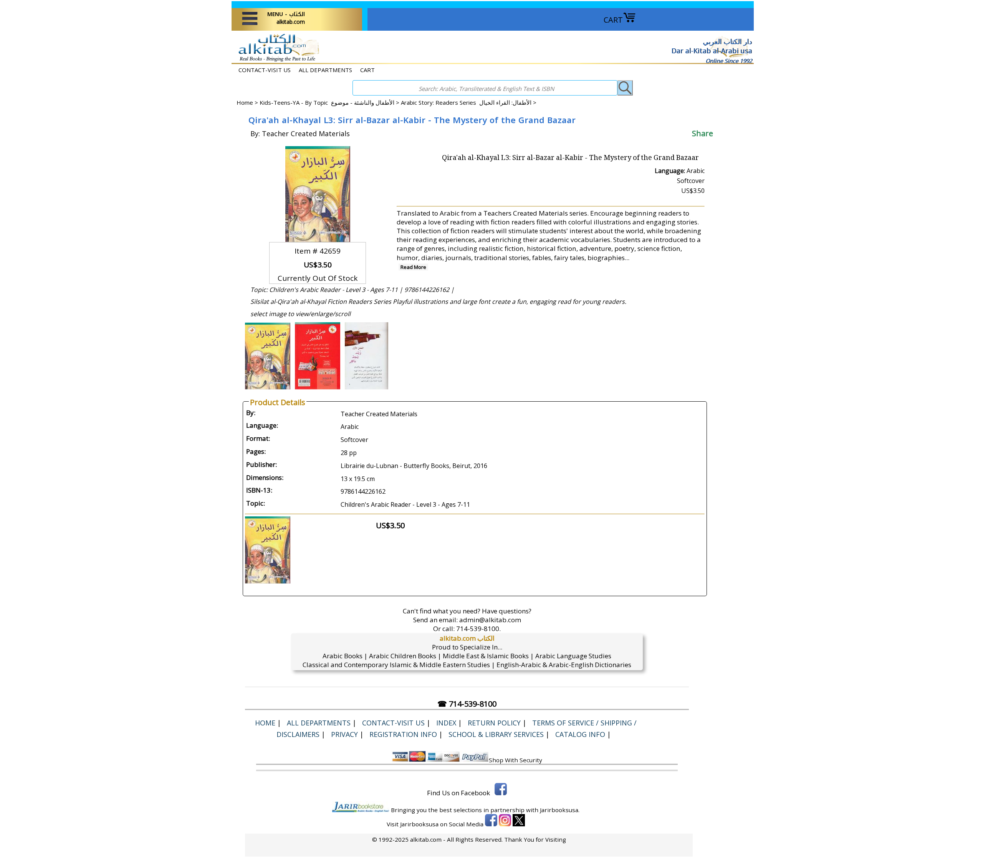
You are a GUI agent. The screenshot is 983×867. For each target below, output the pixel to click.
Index (446, 722)
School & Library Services (496, 734)
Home (245, 102)
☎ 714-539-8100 (466, 704)
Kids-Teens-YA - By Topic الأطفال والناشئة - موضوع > (330, 102)
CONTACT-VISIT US (264, 70)
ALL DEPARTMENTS (325, 70)
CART (613, 20)
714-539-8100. (478, 628)
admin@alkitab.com (490, 619)
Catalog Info (580, 734)
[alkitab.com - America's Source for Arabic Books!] (277, 61)
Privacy (344, 734)
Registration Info (403, 734)
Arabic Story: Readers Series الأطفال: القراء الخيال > (468, 102)
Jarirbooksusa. (559, 810)
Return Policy (494, 722)
